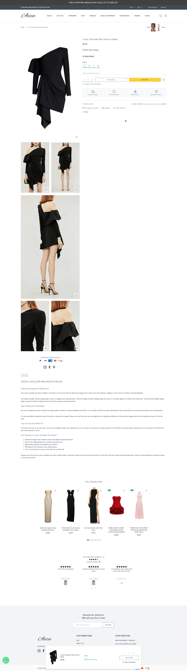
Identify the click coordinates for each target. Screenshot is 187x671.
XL (98, 66)
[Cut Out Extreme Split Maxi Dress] (93, 505)
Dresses (96, 50)
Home (22, 27)
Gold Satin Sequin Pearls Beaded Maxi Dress (48, 529)
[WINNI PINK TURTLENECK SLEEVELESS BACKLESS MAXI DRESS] (139, 505)
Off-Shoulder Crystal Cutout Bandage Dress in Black (70, 529)
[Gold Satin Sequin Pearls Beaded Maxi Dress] (48, 505)
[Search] (160, 16)
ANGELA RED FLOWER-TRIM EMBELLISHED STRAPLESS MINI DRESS (116, 530)
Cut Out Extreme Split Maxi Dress (93, 529)
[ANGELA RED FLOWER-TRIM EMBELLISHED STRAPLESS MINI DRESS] (116, 505)
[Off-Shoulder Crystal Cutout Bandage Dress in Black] (70, 505)
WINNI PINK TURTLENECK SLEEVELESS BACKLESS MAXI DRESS (139, 530)
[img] (93, 559)
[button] (143, 512)
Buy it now (145, 79)
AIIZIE (44, 668)
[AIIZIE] (28, 16)
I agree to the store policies (93, 84)
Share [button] (86, 112)
